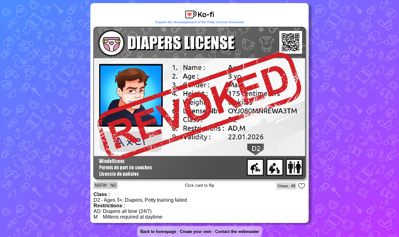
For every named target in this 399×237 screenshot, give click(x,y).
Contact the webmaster (237, 231)
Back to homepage (158, 231)
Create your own (195, 231)
